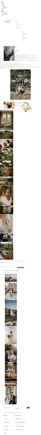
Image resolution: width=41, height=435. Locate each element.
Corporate (2, 10)
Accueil (17, 20)
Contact (2, 15)
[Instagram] (29, 407)
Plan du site (8, 407)
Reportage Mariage (25, 38)
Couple (3, 6)
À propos (2, 2)
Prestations (2, 11)
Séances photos (4, 12)
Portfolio (2, 3)
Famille (3, 8)
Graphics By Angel (18, 412)
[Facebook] (27, 407)
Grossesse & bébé (4, 7)
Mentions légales (5, 407)
